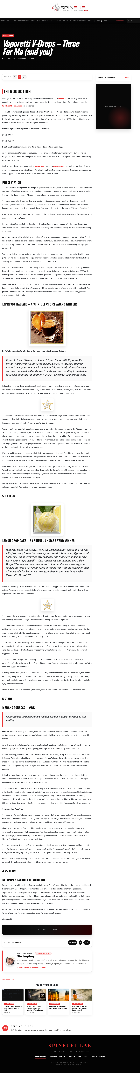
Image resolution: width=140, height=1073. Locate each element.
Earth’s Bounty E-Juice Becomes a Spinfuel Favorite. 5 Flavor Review (35, 1008)
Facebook (72, 942)
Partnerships (119, 21)
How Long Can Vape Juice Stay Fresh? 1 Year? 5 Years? (58, 1007)
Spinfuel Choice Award (12, 106)
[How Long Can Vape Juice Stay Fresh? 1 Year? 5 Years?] (58, 994)
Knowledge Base (48, 21)
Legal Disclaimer (98, 1057)
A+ (24, 77)
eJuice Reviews (23, 21)
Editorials (35, 21)
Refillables (11, 21)
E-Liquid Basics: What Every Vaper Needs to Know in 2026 (13, 1008)
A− (15, 77)
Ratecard (107, 21)
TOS (85, 1057)
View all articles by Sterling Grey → (32, 968)
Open (127, 77)
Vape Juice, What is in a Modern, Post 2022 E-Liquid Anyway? (79, 1008)
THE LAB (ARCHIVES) (95, 21)
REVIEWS (62, 98)
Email (87, 942)
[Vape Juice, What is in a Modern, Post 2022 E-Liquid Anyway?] (81, 994)
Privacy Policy (75, 1057)
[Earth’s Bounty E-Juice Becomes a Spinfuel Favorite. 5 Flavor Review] (35, 994)
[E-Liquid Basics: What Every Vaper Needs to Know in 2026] (13, 994)
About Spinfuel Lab (63, 21)
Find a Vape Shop (79, 21)
